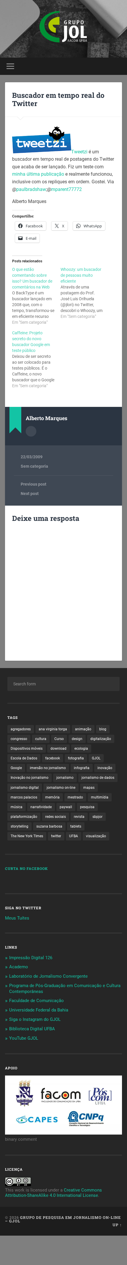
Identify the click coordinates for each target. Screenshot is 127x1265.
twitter (56, 836)
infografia (81, 768)
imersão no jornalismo (48, 768)
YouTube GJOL (23, 1038)
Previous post (33, 484)
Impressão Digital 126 (30, 957)
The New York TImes (27, 836)
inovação (104, 768)
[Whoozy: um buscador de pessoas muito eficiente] (85, 292)
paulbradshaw (31, 189)
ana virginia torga (53, 729)
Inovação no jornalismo (29, 778)
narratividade (41, 807)
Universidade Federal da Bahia (38, 1010)
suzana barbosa (49, 826)
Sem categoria (34, 466)
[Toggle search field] (117, 66)
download (58, 748)
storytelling (19, 826)
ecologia (81, 748)
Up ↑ (117, 1224)
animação (83, 729)
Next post (30, 493)
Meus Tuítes (17, 918)
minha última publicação (38, 174)
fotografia (76, 758)
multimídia (99, 797)
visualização (96, 836)
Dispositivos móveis (27, 748)
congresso (19, 739)
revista (79, 817)
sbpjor (97, 817)
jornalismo (65, 778)
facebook (52, 758)
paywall (66, 807)
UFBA (73, 836)
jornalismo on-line (61, 788)
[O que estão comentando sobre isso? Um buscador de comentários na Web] (36, 295)
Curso (59, 739)
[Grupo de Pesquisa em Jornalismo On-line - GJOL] (63, 28)
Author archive (31, 431)
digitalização (100, 739)
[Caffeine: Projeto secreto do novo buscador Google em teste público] (36, 359)
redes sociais (55, 817)
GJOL (96, 758)
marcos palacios (24, 797)
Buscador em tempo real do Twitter (58, 99)
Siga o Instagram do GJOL (35, 1019)
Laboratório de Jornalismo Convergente (48, 976)
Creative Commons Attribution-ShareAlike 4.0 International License (53, 1192)
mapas (89, 788)
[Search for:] (63, 684)
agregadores (21, 729)
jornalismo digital (25, 788)
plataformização (24, 817)
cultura (40, 739)
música (16, 807)
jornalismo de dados (98, 778)
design (77, 739)
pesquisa (87, 807)
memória (52, 797)
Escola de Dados (24, 758)
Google (16, 768)
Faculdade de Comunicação (36, 1000)
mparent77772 (66, 189)
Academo (18, 966)
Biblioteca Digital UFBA (32, 1028)
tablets (75, 826)
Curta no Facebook (26, 868)
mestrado (75, 797)
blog (102, 729)
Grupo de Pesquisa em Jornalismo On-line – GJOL (63, 1219)
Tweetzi (79, 152)
